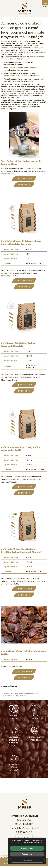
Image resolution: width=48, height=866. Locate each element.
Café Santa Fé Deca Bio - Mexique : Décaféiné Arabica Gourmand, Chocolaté (21, 551)
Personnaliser (27, 860)
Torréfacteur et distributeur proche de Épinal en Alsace (21, 163)
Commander (26, 178)
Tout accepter (27, 848)
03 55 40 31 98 (24, 831)
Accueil (3, 19)
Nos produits (10, 19)
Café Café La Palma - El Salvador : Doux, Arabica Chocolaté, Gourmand (21, 242)
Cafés (16, 19)
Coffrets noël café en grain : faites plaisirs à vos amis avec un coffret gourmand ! (20, 694)
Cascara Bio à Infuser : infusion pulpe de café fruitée (24, 653)
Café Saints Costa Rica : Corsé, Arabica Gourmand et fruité (20, 449)
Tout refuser (27, 854)
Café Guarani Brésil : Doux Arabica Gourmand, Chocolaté (18, 345)
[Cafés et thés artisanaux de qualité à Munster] (24, 8)
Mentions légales (7, 857)
